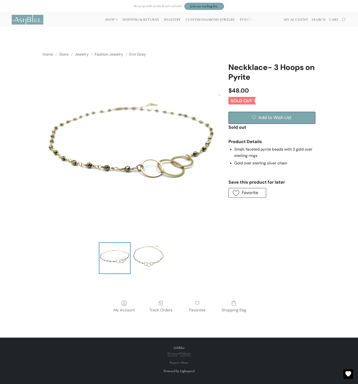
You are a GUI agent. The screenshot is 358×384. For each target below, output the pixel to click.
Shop (110, 19)
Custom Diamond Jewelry (210, 19)
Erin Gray (137, 54)
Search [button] (319, 19)
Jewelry (82, 54)
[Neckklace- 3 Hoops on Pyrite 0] (115, 258)
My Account (124, 310)
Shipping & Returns (140, 19)
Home (48, 54)
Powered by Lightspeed (179, 371)
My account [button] (296, 19)
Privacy (173, 353)
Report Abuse (179, 362)
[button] (204, 6)
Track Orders (160, 310)
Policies (185, 353)
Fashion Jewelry (109, 54)
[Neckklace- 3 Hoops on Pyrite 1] (148, 258)
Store (64, 54)
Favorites (197, 310)
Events (246, 19)
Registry (172, 19)
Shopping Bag (234, 310)
